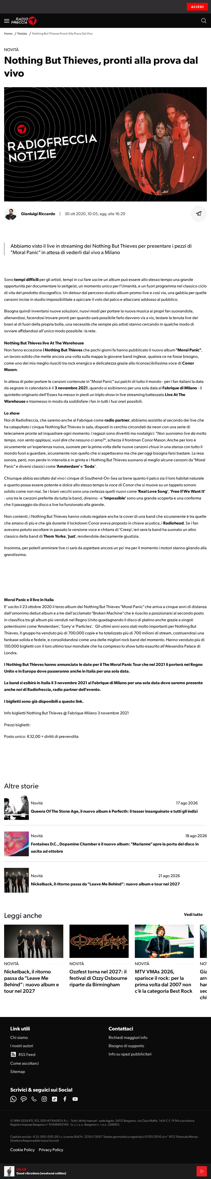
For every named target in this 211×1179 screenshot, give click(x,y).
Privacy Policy (51, 1149)
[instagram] (44, 1099)
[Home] (24, 21)
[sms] (24, 1099)
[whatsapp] (13, 1099)
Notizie (22, 33)
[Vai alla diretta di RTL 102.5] (202, 1171)
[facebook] (65, 1099)
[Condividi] (199, 213)
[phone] (34, 1099)
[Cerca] (204, 21)
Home (8, 33)
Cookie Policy (22, 1149)
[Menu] (6, 20)
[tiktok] (54, 1099)
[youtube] (75, 1099)
